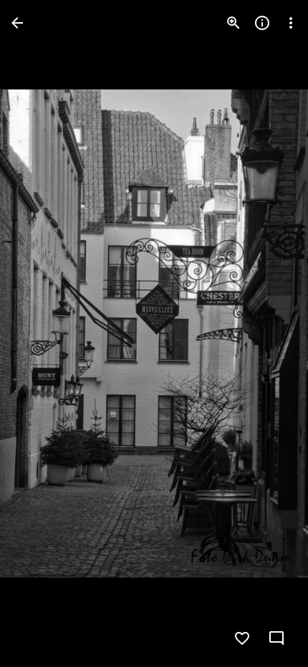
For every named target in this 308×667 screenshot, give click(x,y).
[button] (40, 333)
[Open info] (262, 23)
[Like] (242, 638)
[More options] (290, 23)
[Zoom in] (233, 23)
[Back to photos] (17, 23)
